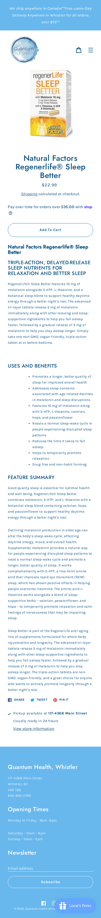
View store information (33, 728)
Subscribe (50, 882)
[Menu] (90, 50)
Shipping (29, 194)
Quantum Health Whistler (42, 908)
